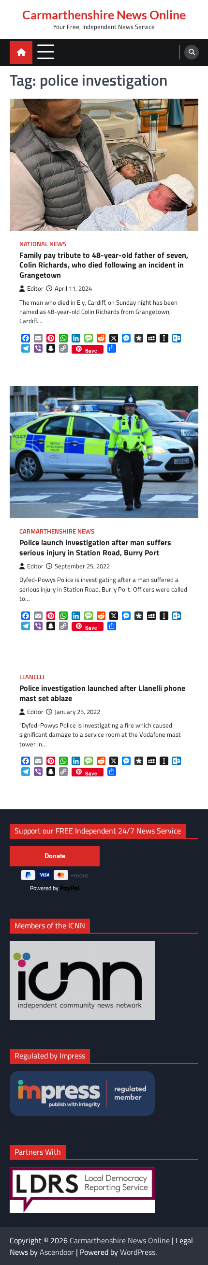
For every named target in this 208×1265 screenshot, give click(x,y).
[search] (191, 52)
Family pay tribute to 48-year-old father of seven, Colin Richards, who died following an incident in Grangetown (103, 265)
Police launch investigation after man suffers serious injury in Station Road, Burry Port (95, 547)
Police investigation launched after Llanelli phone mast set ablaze (102, 693)
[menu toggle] (45, 52)
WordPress (137, 1252)
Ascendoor (57, 1252)
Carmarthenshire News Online (104, 14)
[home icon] (21, 52)
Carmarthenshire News (56, 531)
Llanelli (32, 677)
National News (42, 244)
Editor (35, 288)
